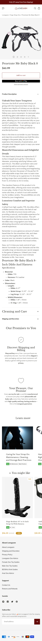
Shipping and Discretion (10, 319)
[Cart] (39, 8)
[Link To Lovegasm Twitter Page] (12, 601)
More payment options (21, 84)
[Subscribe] (37, 622)
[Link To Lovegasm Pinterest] (16, 601)
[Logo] (21, 8)
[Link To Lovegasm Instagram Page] (3, 601)
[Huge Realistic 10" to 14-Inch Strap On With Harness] (17, 497)
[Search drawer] (35, 8)
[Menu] (3, 8)
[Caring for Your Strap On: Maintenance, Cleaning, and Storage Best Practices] (17, 447)
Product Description (9, 94)
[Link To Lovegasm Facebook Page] (8, 601)
